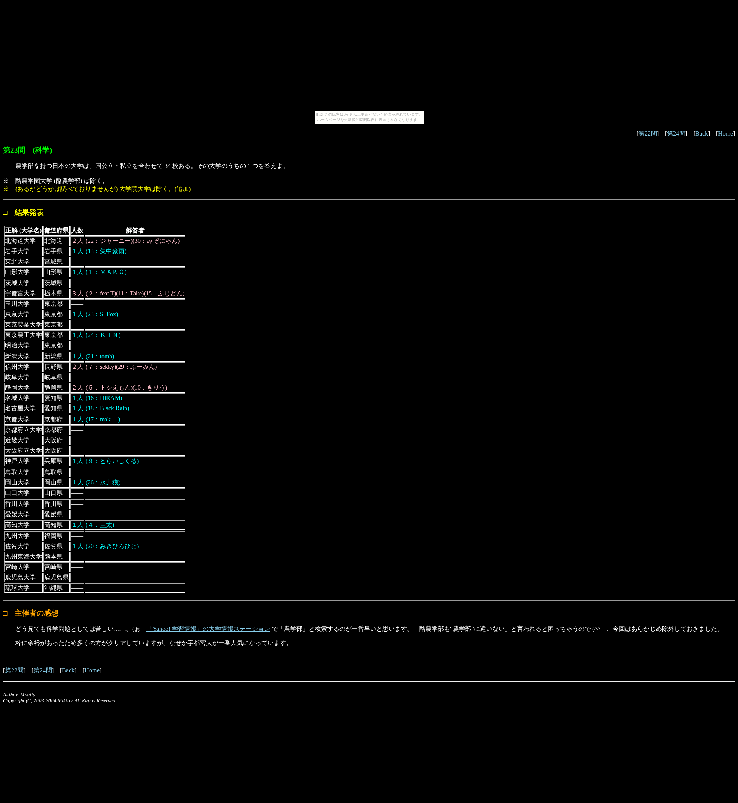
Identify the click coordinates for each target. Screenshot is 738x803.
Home (725, 133)
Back (701, 133)
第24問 (676, 133)
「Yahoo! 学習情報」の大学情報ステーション (208, 628)
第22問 (647, 133)
